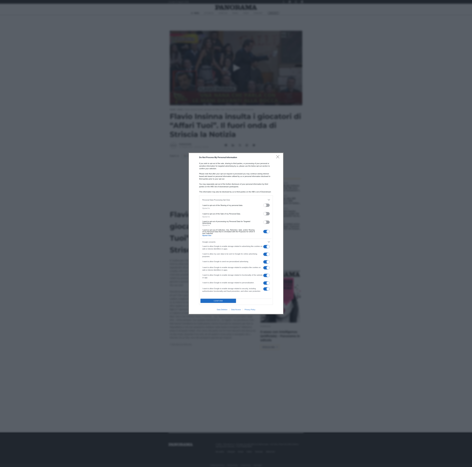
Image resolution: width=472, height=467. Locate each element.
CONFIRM (218, 301)
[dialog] (236, 233)
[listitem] (236, 200)
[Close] (278, 157)
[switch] (266, 205)
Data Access (236, 310)
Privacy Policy (250, 310)
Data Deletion (222, 310)
